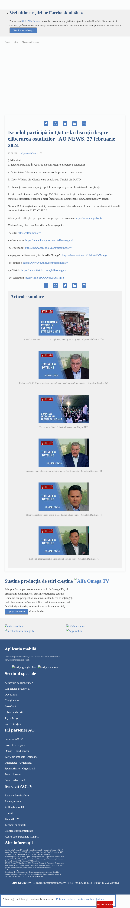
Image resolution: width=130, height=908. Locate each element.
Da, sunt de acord (105, 904)
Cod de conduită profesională (15, 870)
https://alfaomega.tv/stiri (89, 218)
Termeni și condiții (15, 824)
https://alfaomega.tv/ (30, 232)
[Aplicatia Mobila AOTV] (48, 667)
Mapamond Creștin (30, 42)
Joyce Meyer (12, 718)
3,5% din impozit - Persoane (21, 756)
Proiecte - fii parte (15, 745)
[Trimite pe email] (84, 123)
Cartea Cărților (13, 723)
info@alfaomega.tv (54, 882)
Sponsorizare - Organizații (20, 768)
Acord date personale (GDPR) (22, 836)
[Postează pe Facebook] (46, 123)
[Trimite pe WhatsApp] (55, 123)
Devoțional (11, 694)
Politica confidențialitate (91, 899)
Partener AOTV (14, 739)
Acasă (7, 42)
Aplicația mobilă (14, 807)
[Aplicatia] (23, 667)
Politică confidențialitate (19, 830)
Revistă (9, 813)
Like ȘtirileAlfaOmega (23, 30)
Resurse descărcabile (17, 795)
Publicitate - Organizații (18, 762)
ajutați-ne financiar (16, 611)
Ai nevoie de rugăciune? (19, 682)
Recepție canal (13, 801)
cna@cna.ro (39, 876)
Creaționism (12, 700)
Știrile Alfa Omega (30, 21)
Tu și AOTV (12, 819)
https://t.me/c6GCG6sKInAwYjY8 (44, 277)
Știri (16, 42)
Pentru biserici (13, 774)
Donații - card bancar (17, 750)
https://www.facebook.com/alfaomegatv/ (48, 247)
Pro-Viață (10, 706)
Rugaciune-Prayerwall (17, 688)
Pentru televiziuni (15, 780)
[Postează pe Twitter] (65, 123)
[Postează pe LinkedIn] (74, 123)
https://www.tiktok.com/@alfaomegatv (43, 270)
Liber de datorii (14, 712)
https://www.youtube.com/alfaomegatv (45, 262)
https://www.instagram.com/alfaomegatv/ (49, 240)
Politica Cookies (65, 899)
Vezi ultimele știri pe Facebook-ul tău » (46, 12)
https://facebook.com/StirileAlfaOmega (84, 255)
